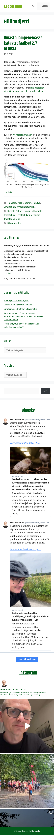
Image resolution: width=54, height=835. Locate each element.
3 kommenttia (14, 223)
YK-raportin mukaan (22, 134)
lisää (10, 273)
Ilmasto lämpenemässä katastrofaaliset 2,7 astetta (23, 43)
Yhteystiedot (35, 831)
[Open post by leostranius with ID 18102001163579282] (27, 781)
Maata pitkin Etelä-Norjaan (16, 300)
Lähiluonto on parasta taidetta (18, 304)
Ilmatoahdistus (24, 215)
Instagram (28, 672)
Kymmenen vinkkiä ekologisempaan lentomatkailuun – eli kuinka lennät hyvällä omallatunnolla (23, 316)
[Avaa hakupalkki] (34, 6)
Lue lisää (8, 192)
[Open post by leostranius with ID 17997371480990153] (27, 726)
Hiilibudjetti (36, 211)
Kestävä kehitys (32, 203)
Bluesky (28, 410)
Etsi (45, 390)
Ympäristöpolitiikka (26, 207)
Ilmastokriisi (10, 215)
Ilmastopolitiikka (15, 203)
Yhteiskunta (10, 207)
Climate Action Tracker (18, 211)
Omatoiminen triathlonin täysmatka (20, 309)
